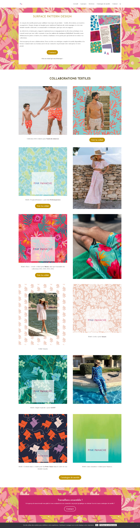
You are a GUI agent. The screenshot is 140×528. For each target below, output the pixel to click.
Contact (115, 4)
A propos (83, 4)
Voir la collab (97, 140)
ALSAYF (52, 408)
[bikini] (97, 135)
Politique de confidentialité (108, 525)
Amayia (104, 336)
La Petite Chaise (48, 466)
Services (91, 4)
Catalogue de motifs (103, 4)
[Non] (138, 525)
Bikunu (46, 266)
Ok (97, 525)
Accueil (75, 4)
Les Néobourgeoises (53, 200)
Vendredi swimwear (52, 139)
